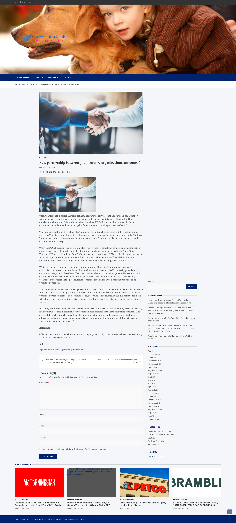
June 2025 (152, 380)
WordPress (85, 519)
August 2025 (153, 374)
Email (42, 426)
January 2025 (153, 396)
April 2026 (152, 351)
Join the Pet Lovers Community (161, 435)
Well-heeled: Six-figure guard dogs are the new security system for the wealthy (66, 361)
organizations (65, 350)
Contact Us (38, 77)
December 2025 (154, 361)
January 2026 (153, 357)
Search (151, 281)
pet (82, 350)
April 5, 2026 (71, 508)
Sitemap (67, 77)
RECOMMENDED (24, 464)
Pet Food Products (156, 441)
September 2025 (155, 370)
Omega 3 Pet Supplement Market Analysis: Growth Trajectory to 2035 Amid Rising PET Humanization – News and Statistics (170, 310)
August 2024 (153, 413)
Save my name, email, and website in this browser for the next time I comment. (76, 449)
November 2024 (155, 403)
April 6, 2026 (19, 508)
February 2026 (154, 354)
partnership (75, 350)
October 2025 (153, 367)
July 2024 (151, 416)
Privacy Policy (53, 77)
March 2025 (153, 390)
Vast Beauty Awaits (155, 456)
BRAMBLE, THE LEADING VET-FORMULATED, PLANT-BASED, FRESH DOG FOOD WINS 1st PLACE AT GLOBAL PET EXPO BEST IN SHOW (171, 328)
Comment (44, 382)
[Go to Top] (229, 511)
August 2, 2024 (44, 167)
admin (54, 167)
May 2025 (152, 383)
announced (48, 350)
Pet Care (43, 158)
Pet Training (153, 444)
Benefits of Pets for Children (160, 431)
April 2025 (152, 387)
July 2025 (151, 377)
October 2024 (153, 406)
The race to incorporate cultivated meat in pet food (117, 361)
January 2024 (153, 419)
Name (42, 414)
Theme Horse (58, 519)
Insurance (56, 350)
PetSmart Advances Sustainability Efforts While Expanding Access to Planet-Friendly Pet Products (39, 504)
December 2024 (154, 400)
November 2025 (154, 364)
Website (42, 437)
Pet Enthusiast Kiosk (35, 519)
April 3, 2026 (176, 508)
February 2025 (154, 393)
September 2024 (155, 409)
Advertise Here (23, 77)
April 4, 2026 (124, 508)
